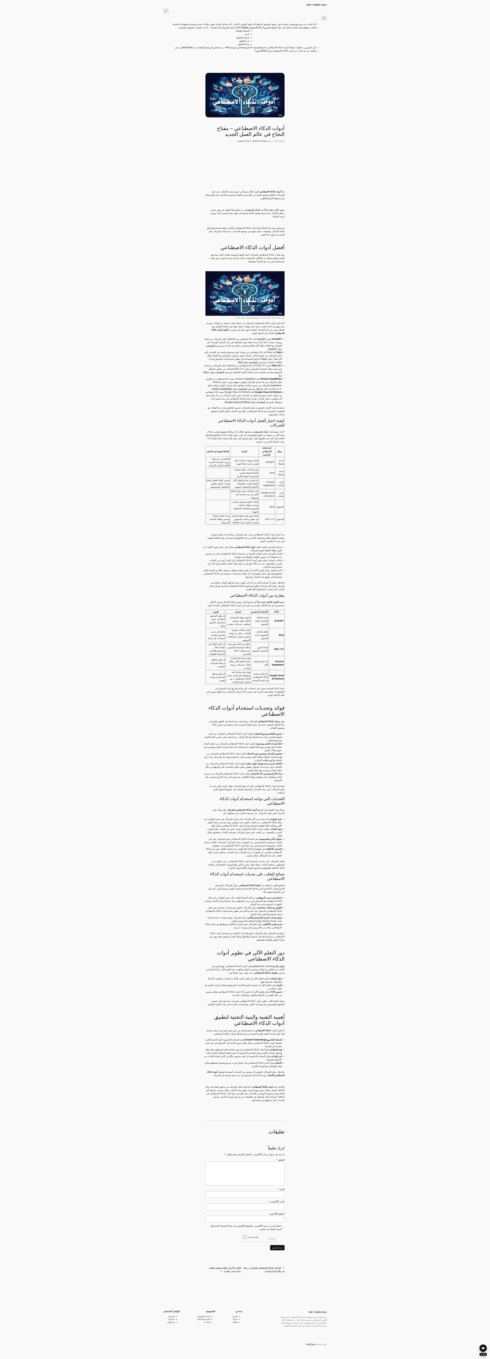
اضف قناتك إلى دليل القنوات (283, 27)
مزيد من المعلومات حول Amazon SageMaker (233, 388)
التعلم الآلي (279, 966)
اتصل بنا (299, 27)
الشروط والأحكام (262, 27)
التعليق (281, 1160)
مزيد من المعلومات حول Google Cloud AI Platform (249, 402)
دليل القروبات (228, 27)
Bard (264, 359)
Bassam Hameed (260, 141)
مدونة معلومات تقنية (316, 4)
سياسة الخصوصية (251, 47)
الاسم (281, 1189)
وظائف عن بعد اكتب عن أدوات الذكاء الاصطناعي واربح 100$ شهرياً (285, 51)
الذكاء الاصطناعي (243, 141)
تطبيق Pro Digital (246, 27)
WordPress (310, 1344)
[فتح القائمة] (165, 11)
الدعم (246, 34)
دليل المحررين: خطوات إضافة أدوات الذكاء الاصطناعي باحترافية (287, 47)
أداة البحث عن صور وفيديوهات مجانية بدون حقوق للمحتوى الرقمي (286, 24)
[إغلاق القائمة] (324, 18)
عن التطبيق (244, 41)
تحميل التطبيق (242, 37)
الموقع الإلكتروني (277, 1213)
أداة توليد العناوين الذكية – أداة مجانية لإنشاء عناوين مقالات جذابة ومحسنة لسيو (220, 24)
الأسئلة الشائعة (242, 31)
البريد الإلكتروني (276, 1201)
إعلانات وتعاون (309, 27)
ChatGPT (261, 339)
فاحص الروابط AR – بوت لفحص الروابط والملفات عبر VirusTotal (212, 47)
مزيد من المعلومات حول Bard (252, 362)
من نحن (178, 47)
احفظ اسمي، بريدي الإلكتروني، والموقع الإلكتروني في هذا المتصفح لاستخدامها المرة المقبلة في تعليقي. (246, 1227)
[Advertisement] (245, 170)
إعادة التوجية (178, 24)
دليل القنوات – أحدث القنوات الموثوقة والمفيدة (200, 27)
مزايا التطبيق (243, 44)
